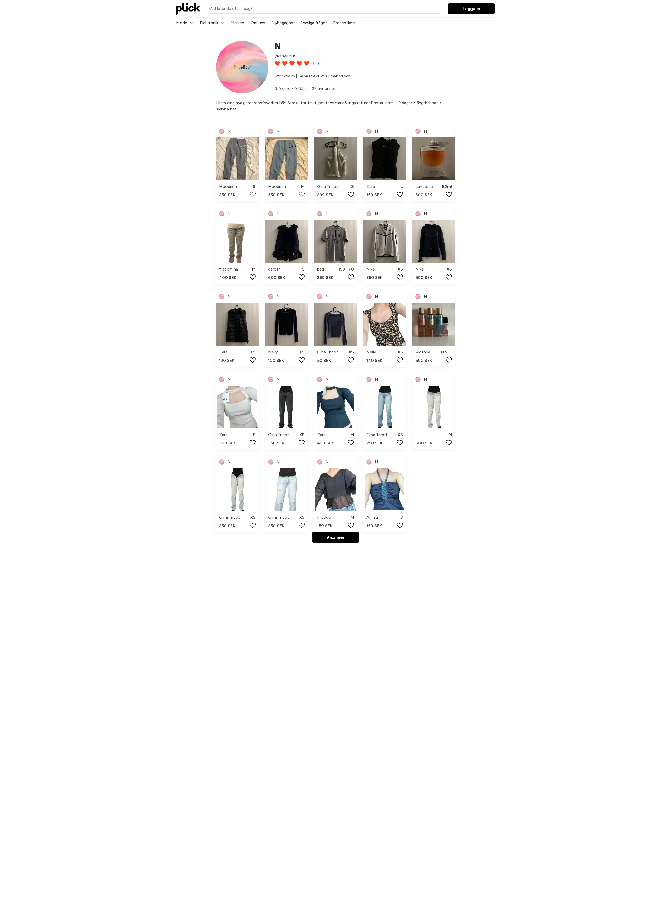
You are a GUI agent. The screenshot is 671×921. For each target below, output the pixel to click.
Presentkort (344, 22)
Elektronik (209, 22)
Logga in (471, 8)
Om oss (258, 22)
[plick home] (188, 8)
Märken (237, 22)
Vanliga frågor (314, 22)
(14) (315, 63)
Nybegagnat (283, 22)
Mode (181, 22)
